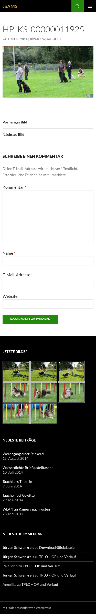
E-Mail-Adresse (18, 274)
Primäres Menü (90, 6)
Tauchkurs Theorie (17, 481)
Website (10, 296)
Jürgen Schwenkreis (18, 547)
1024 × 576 (37, 39)
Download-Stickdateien (58, 547)
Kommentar (14, 187)
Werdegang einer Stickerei (23, 454)
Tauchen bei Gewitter (19, 495)
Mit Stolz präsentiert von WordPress (27, 608)
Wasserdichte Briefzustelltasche (28, 467)
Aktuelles (55, 39)
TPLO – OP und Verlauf (57, 556)
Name (9, 253)
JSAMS (10, 6)
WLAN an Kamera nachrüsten (26, 509)
